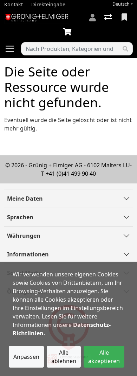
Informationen (28, 254)
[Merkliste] (125, 18)
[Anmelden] (92, 17)
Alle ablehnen (63, 357)
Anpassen (26, 357)
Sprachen (20, 217)
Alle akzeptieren (104, 357)
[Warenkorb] (68, 32)
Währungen (23, 236)
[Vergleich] (108, 18)
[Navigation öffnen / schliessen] (12, 48)
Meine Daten (25, 198)
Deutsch (121, 4)
